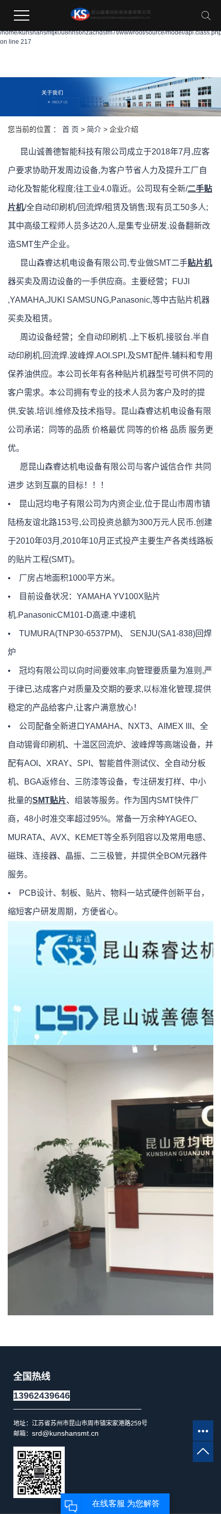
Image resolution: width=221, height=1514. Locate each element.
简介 (94, 129)
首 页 (70, 129)
